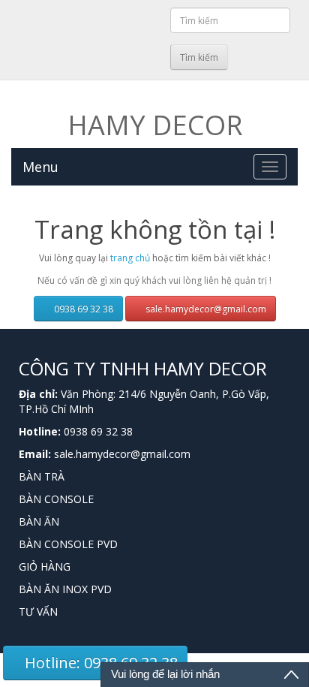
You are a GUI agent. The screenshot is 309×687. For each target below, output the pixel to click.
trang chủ (130, 258)
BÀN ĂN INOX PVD (65, 589)
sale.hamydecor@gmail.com (204, 309)
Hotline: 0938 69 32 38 (99, 662)
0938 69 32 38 (82, 309)
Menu (40, 167)
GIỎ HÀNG (44, 566)
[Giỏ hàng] (156, 55)
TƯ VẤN (38, 611)
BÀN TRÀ (41, 476)
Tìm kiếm (199, 57)
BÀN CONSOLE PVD (68, 544)
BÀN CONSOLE (56, 499)
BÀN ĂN (39, 521)
